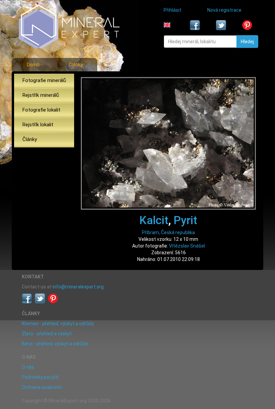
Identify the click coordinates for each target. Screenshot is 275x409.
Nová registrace (224, 10)
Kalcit (154, 220)
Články (76, 64)
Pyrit (185, 220)
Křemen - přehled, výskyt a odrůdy (58, 323)
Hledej (247, 41)
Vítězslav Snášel (187, 246)
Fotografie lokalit (41, 110)
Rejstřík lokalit (37, 125)
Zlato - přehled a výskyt (47, 333)
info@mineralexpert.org (78, 286)
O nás (28, 367)
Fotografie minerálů (44, 80)
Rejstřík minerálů (40, 95)
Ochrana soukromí (41, 387)
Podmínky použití (40, 377)
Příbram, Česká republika (168, 232)
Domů (33, 64)
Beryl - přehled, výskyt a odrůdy (55, 343)
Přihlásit (172, 10)
